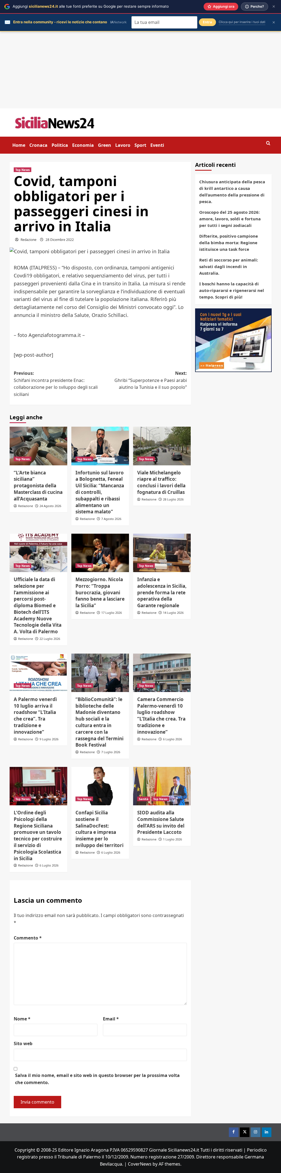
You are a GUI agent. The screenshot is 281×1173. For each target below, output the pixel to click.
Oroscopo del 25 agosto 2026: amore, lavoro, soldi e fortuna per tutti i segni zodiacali (230, 218)
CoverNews (139, 1164)
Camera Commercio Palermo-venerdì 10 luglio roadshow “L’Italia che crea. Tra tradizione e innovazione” (161, 715)
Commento (28, 938)
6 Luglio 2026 (172, 739)
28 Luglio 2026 (173, 499)
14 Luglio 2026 (173, 613)
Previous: (56, 383)
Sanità (143, 799)
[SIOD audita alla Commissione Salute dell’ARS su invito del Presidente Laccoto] (162, 786)
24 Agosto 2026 (50, 506)
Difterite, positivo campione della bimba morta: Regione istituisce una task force (228, 242)
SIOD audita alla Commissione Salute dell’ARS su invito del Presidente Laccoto (160, 822)
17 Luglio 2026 (111, 613)
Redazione (28, 239)
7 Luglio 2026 (110, 752)
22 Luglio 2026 (50, 639)
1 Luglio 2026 (172, 839)
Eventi (157, 145)
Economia (83, 145)
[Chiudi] (274, 6)
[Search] (268, 143)
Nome (22, 1019)
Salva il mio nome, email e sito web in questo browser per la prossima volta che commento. (97, 1078)
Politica (60, 145)
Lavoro (122, 145)
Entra (207, 22)
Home (18, 145)
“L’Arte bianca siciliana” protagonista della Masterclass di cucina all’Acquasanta (38, 485)
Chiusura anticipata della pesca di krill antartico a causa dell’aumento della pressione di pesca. (232, 191)
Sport (140, 145)
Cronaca (38, 145)
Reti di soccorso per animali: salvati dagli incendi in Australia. (228, 266)
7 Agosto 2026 (111, 519)
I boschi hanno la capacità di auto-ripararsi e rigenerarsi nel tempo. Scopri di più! (231, 290)
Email (111, 1019)
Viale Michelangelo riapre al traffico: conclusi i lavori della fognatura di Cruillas (161, 482)
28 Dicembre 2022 (60, 239)
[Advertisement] (140, 70)
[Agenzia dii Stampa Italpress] (233, 340)
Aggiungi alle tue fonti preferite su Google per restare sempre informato (91, 6)
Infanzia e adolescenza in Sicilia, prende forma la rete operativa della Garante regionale (162, 592)
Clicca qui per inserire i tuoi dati (242, 22)
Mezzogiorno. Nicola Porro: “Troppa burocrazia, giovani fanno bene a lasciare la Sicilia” (100, 592)
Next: (150, 380)
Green (104, 145)
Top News (22, 170)
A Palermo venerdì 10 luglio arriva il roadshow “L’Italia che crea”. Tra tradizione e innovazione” (35, 715)
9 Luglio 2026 (49, 739)
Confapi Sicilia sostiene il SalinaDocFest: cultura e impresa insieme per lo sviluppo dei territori (99, 828)
